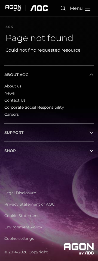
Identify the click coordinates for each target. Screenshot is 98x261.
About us (13, 86)
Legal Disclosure (20, 192)
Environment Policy (23, 227)
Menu (76, 8)
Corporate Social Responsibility (34, 107)
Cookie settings (19, 238)
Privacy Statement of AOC (29, 204)
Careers (11, 114)
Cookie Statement (21, 215)
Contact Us (15, 100)
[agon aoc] (26, 8)
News (9, 93)
